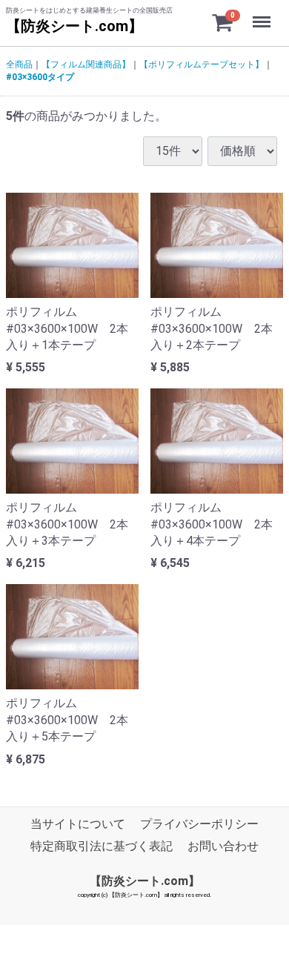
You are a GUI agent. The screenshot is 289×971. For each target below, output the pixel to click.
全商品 (19, 64)
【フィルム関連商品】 (85, 64)
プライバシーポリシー (199, 824)
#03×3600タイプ (40, 77)
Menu (263, 14)
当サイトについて (77, 824)
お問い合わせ (223, 846)
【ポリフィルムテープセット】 (201, 64)
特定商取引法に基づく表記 (101, 846)
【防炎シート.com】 (74, 26)
